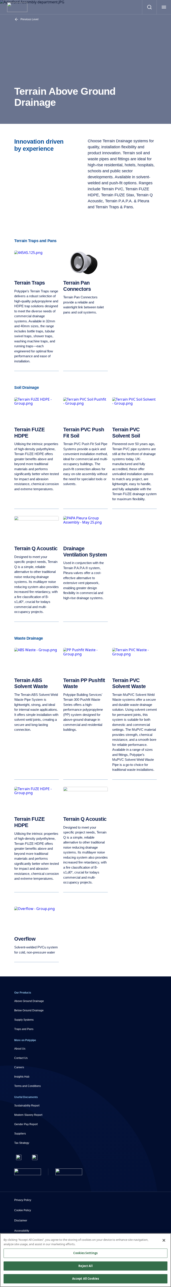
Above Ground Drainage (29, 1001)
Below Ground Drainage (29, 1010)
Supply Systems (24, 1019)
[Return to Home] (27, 1171)
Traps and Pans (23, 1029)
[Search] (149, 7)
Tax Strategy (21, 1142)
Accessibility (21, 1230)
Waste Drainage (28, 638)
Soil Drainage (26, 387)
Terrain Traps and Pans (35, 241)
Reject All (85, 1266)
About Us (19, 1048)
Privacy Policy (22, 1200)
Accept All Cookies (85, 1279)
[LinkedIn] (18, 1157)
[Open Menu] (164, 7)
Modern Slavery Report (28, 1114)
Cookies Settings (85, 1253)
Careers (19, 1067)
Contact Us (21, 1058)
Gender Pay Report (26, 1124)
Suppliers (20, 1133)
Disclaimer (20, 1220)
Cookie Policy (22, 1210)
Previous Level (29, 19)
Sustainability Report (26, 1105)
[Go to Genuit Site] (68, 1171)
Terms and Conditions (27, 1086)
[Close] (164, 1240)
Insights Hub (21, 1076)
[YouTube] (34, 1157)
